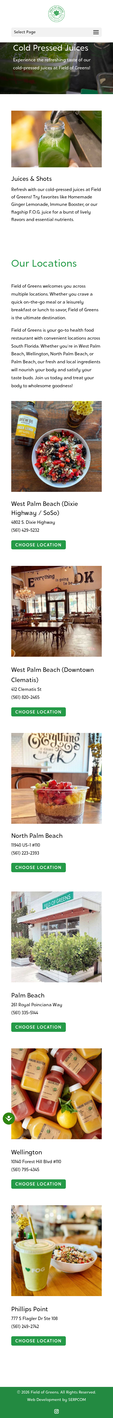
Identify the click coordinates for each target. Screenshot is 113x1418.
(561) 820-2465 (25, 698)
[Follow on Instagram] (56, 1411)
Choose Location (38, 545)
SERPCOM (77, 1400)
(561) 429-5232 (25, 530)
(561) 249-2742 (25, 1327)
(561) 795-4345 (25, 1170)
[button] (96, 35)
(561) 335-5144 (24, 1013)
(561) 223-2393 (25, 853)
